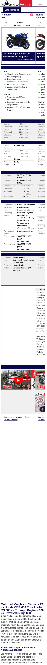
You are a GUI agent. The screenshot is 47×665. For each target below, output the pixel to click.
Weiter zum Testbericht (26, 60)
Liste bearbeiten (12, 10)
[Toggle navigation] (40, 3)
